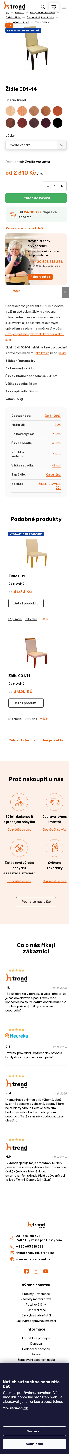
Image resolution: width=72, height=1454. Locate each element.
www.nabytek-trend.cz (33, 1259)
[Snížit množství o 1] (47, 186)
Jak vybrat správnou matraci (36, 1321)
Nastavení (35, 1431)
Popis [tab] (16, 291)
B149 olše (31, 619)
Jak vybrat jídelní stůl (36, 1315)
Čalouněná (53, 474)
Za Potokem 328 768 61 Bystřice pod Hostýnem (39, 1238)
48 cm (56, 465)
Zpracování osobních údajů (36, 1360)
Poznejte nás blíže (36, 902)
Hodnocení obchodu (36, 1349)
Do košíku (36, 198)
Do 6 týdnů (53, 416)
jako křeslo (42, 353)
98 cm (56, 434)
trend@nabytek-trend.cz (35, 1253)
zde (25, 1408)
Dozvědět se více (19, 829)
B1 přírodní (15, 619)
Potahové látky (36, 1304)
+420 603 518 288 (47, 262)
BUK (58, 425)
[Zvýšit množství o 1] (61, 186)
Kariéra (36, 1354)
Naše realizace (36, 1310)
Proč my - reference (36, 1294)
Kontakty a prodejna (36, 1338)
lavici (62, 353)
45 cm (56, 443)
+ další (44, 619)
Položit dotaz (40, 277)
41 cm (57, 454)
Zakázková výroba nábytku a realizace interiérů (19, 868)
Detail (18, 603)
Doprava (36, 1343)
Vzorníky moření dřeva (36, 1299)
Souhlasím (34, 1444)
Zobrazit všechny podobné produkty (36, 740)
